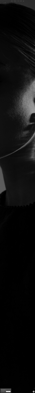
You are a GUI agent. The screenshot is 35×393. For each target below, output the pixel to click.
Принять (8, 391)
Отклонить (3, 391)
